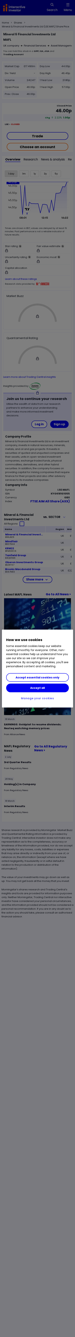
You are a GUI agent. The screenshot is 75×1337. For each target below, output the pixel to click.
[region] (37, 668)
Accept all (37, 688)
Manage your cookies (37, 698)
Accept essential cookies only (37, 677)
